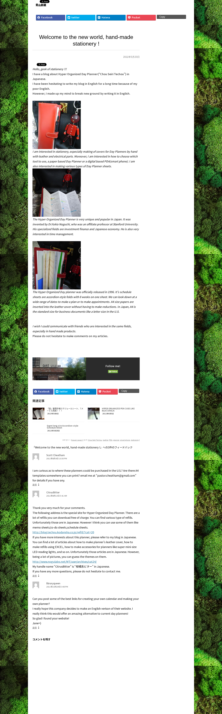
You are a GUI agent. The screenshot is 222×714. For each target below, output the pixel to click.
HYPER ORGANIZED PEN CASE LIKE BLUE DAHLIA (118, 409)
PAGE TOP (215, 689)
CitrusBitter (53, 492)
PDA (110, 440)
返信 (34, 484)
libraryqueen (53, 583)
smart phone (125, 440)
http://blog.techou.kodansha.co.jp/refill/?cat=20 (63, 532)
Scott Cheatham (55, 455)
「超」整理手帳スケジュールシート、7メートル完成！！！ (65, 409)
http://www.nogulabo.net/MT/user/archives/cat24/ (64, 561)
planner (116, 440)
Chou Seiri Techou (95, 440)
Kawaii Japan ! (77, 440)
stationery (135, 440)
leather (105, 440)
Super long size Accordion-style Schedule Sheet (62, 426)
